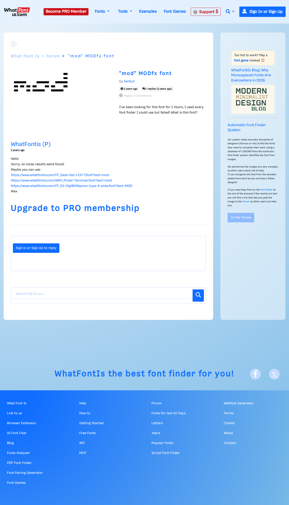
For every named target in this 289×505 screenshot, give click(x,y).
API (82, 443)
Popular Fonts (162, 443)
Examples (148, 11)
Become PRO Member (66, 11)
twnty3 (129, 81)
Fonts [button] (100, 11)
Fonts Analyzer (18, 453)
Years (155, 433)
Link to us (14, 413)
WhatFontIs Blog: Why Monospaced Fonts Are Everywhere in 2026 (251, 75)
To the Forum (241, 217)
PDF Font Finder (19, 463)
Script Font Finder (165, 453)
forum (245, 201)
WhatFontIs (80, 374)
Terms (228, 413)
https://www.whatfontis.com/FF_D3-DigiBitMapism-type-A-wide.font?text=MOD (71, 186)
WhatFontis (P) (31, 144)
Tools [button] (123, 11)
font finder (266, 190)
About (228, 433)
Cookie (229, 423)
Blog (10, 443)
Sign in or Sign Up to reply (36, 248)
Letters (157, 423)
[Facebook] (255, 374)
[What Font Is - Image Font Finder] (16, 11)
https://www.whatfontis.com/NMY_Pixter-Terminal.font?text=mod (61, 180)
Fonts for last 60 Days (168, 413)
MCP (82, 453)
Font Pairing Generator (25, 473)
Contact (230, 443)
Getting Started (91, 423)
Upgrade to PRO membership (75, 208)
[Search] (198, 295)
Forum (53, 56)
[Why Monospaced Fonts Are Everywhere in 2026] (253, 99)
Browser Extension (21, 423)
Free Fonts (87, 433)
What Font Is (25, 56)
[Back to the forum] (13, 44)
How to (84, 413)
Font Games (175, 11)
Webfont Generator (239, 403)
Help (82, 403)
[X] (274, 374)
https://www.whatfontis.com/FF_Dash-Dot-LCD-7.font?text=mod (60, 175)
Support (207, 12)
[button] (230, 12)
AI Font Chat (16, 433)
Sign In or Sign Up (265, 12)
